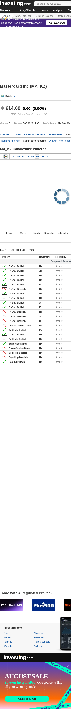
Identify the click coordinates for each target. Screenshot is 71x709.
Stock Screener (23, 16)
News (45, 10)
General (5, 134)
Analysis (57, 10)
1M (46, 156)
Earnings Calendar (44, 16)
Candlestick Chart (5, 156)
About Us (38, 633)
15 (18, 156)
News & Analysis (35, 134)
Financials (55, 134)
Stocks (6, 16)
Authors (38, 646)
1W (42, 156)
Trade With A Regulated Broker (25, 593)
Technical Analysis (10, 140)
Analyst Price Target (59, 140)
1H (27, 156)
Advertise (39, 637)
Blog (6, 633)
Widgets (8, 646)
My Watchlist (29, 10)
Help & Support (42, 642)
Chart (17, 134)
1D (37, 156)
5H (32, 156)
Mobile (7, 637)
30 (23, 156)
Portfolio (8, 642)
